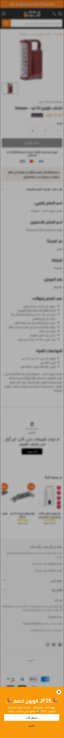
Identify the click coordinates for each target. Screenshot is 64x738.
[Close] (58, 692)
